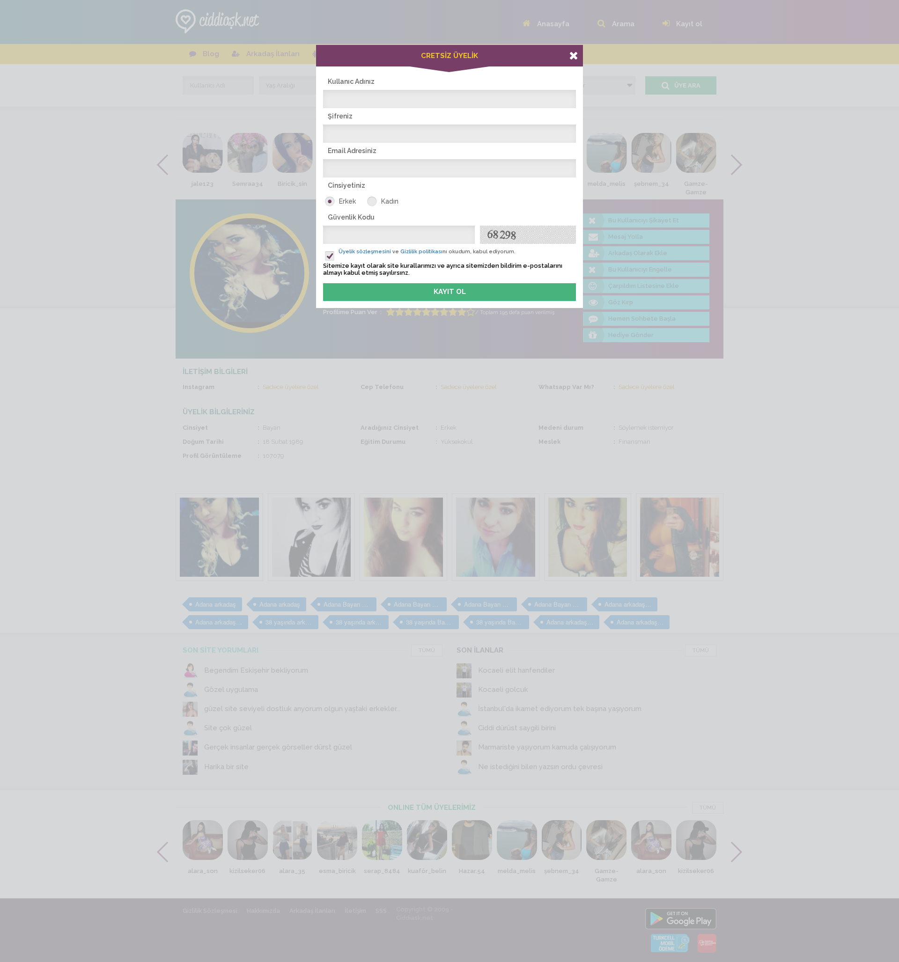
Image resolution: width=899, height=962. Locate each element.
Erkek (347, 201)
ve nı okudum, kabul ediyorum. (427, 252)
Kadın (389, 201)
